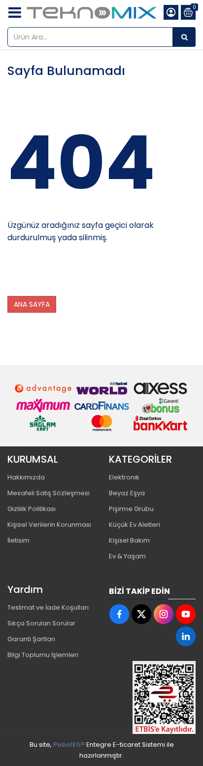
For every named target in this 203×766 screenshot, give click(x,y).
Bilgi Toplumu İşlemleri (42, 654)
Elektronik (124, 477)
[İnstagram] (163, 614)
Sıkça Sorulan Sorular (41, 623)
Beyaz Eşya (127, 493)
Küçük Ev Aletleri (134, 524)
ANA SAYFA (32, 304)
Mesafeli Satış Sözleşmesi (48, 493)
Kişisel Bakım (129, 540)
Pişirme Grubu (131, 508)
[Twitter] (141, 614)
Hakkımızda (26, 477)
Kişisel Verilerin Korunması (49, 524)
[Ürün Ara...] (184, 37)
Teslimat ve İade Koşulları (48, 607)
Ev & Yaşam (127, 556)
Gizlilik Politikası (31, 508)
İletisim (18, 540)
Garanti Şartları (31, 639)
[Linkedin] (186, 636)
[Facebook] (119, 614)
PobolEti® (69, 744)
